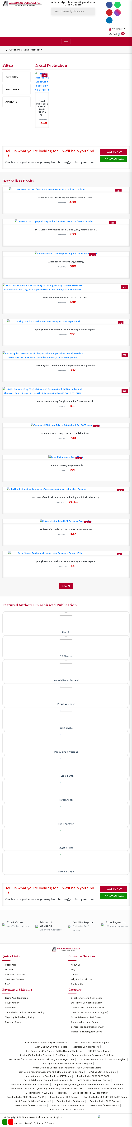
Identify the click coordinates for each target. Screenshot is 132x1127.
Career (74, 974)
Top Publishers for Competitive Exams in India (48, 1080)
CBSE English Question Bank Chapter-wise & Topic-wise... (66, 365)
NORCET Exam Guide (98, 1051)
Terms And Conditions (16, 998)
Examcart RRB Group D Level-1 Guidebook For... (66, 433)
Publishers (14, 49)
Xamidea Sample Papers (86, 1046)
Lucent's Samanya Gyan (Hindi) (66, 465)
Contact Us (77, 984)
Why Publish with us (81, 979)
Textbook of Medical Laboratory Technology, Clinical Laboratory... (66, 497)
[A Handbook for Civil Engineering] (66, 253)
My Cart (116, 34)
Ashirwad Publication (37, 1117)
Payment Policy (13, 1022)
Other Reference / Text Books (86, 1017)
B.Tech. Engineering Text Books (87, 998)
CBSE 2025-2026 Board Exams (94, 1080)
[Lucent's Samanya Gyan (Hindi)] (66, 457)
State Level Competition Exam (86, 1002)
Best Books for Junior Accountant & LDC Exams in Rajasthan (50, 1072)
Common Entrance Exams (85, 1022)
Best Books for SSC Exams (64, 1097)
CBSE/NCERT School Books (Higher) (89, 1012)
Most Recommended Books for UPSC (29, 1084)
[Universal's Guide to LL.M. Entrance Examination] (66, 521)
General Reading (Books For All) (87, 1027)
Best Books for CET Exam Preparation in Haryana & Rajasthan (41, 1059)
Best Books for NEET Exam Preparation (46, 1092)
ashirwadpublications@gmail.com (73, 2)
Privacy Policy (12, 1002)
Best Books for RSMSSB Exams (68, 1105)
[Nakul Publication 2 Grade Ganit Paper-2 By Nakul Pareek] (42, 81)
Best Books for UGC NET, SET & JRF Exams (105, 1097)
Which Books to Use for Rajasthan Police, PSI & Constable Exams (66, 1067)
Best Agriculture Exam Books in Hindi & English (67, 1063)
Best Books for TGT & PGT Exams (67, 1109)
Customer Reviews (14, 979)
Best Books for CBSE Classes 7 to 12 (25, 1097)
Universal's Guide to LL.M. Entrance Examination (66, 529)
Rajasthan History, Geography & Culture (92, 1055)
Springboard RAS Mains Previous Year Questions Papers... (66, 329)
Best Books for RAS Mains (70, 1101)
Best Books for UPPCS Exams (30, 1105)
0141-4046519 (73, 4)
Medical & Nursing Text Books (86, 1031)
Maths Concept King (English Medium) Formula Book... (66, 401)
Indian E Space (45, 1123)
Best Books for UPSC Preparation (105, 1088)
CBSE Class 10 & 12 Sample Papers (91, 1042)
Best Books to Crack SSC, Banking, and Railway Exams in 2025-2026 (46, 1088)
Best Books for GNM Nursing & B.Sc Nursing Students (53, 1051)
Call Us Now (114, 151)
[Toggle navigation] (66, 41)
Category (11, 76)
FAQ (73, 969)
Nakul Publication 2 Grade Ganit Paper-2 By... (42, 108)
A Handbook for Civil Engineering (66, 262)
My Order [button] (117, 28)
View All (66, 585)
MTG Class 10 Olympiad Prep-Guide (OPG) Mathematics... (66, 230)
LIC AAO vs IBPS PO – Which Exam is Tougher (102, 1059)
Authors (11, 101)
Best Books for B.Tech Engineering (33, 1101)
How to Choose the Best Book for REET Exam (47, 1076)
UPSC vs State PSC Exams (102, 1072)
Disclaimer (10, 1007)
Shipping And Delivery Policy (19, 1017)
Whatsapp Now (114, 159)
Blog (7, 984)
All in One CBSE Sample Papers (51, 1046)
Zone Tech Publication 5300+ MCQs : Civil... (66, 297)
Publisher (12, 89)
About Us (75, 964)
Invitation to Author (15, 974)
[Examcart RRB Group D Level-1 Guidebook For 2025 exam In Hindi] (66, 425)
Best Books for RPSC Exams (104, 1101)
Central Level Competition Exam (87, 1007)
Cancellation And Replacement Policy (24, 1012)
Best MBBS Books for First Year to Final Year (43, 1055)
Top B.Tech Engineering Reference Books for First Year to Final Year (89, 1084)
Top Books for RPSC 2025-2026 (92, 1076)
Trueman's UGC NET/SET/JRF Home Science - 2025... (66, 197)
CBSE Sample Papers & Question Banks (46, 1042)
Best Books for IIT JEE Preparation (90, 1092)
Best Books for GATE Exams (104, 1105)
